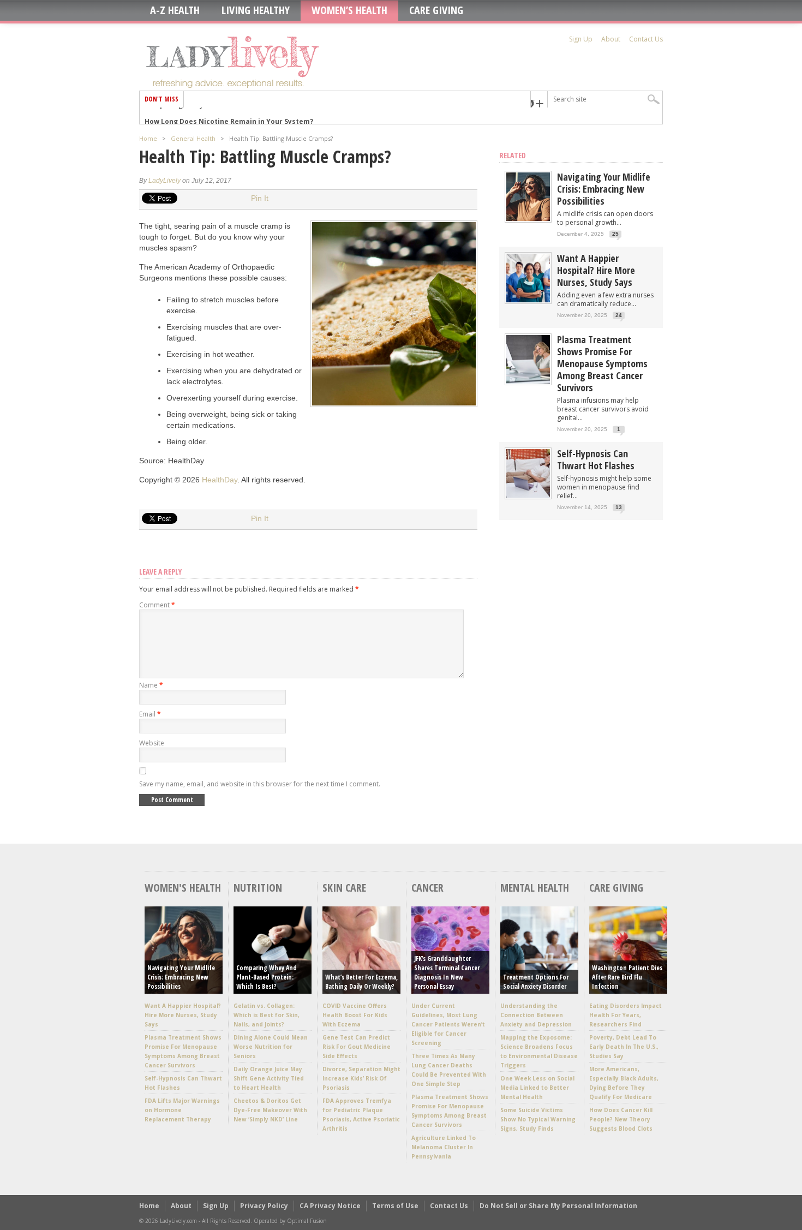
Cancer (427, 887)
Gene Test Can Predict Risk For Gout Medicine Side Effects (356, 1047)
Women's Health (183, 887)
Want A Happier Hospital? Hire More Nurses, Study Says (596, 270)
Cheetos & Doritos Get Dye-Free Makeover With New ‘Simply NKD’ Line (270, 1110)
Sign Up (580, 39)
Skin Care (344, 887)
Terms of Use (395, 1205)
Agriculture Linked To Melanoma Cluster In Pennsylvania (443, 1147)
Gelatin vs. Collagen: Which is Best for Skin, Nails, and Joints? (267, 1015)
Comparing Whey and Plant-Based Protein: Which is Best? (266, 977)
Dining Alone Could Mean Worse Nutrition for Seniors (271, 1047)
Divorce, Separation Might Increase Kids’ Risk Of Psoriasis (361, 1078)
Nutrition (258, 887)
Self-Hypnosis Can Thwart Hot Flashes (596, 459)
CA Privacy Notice (330, 1205)
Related (512, 155)
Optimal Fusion (307, 1221)
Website (151, 743)
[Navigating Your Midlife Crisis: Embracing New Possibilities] (528, 218)
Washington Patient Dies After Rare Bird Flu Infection (627, 977)
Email (150, 714)
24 (618, 315)
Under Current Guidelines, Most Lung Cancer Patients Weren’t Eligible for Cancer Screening (448, 1024)
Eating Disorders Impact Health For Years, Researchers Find (625, 1015)
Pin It (259, 198)
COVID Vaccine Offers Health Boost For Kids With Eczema (354, 1015)
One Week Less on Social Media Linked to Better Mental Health (537, 1087)
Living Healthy (256, 10)
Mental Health (534, 887)
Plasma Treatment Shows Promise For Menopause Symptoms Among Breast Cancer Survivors (602, 363)
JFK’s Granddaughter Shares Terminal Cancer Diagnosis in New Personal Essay (447, 972)
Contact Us (646, 39)
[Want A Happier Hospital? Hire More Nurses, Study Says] (528, 299)
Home (148, 138)
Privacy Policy (264, 1205)
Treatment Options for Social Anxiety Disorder (535, 981)
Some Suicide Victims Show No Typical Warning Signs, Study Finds (538, 1119)
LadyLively (164, 180)
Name (151, 685)
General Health (193, 138)
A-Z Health (175, 10)
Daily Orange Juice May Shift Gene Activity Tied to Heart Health (269, 1078)
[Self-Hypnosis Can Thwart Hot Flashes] (528, 495)
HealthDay (219, 479)
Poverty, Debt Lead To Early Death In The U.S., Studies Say (624, 1047)
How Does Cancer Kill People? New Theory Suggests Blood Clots (621, 1119)
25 (615, 234)
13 (618, 507)
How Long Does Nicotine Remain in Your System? (229, 115)
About (610, 39)
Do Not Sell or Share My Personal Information (558, 1205)
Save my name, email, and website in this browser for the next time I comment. (259, 784)
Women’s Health (349, 10)
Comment (157, 605)
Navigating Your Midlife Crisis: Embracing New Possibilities (603, 189)
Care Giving (436, 10)
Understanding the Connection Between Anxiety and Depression (536, 1015)
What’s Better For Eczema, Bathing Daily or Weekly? (361, 981)
